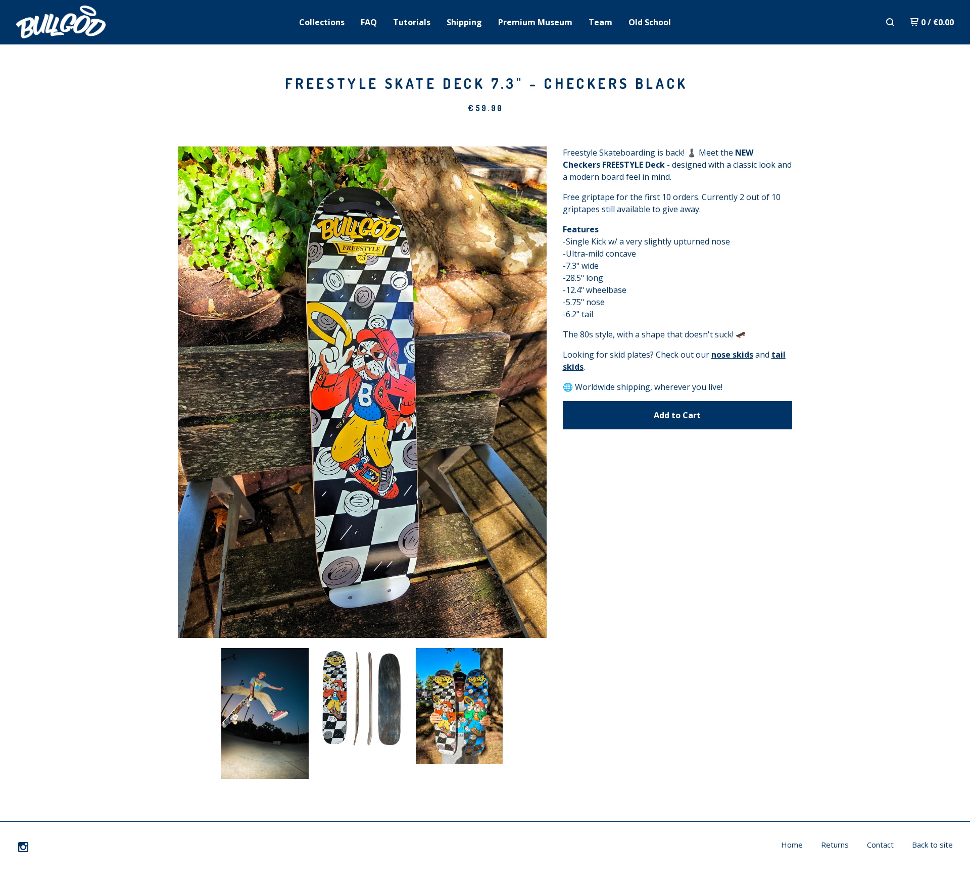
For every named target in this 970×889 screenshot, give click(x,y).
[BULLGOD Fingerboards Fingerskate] (68, 22)
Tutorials (411, 22)
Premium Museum (535, 22)
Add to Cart (677, 415)
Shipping (464, 22)
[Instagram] (23, 847)
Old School (649, 22)
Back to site (932, 844)
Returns (835, 844)
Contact (880, 844)
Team (600, 22)
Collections (322, 22)
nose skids (732, 354)
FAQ (369, 22)
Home (792, 844)
